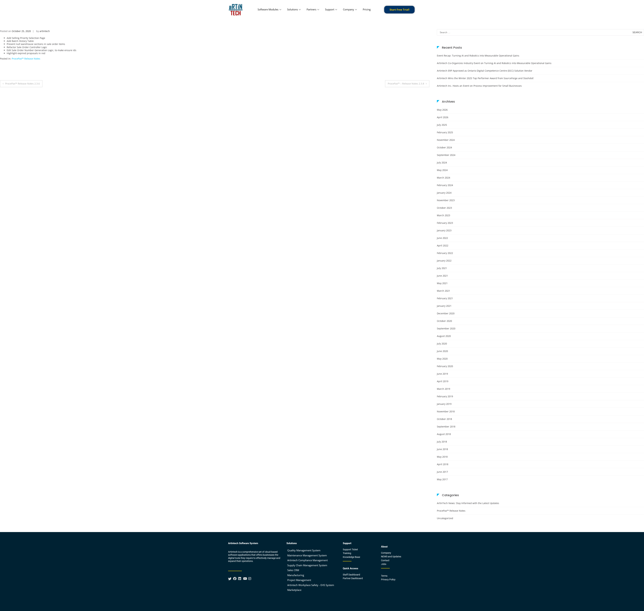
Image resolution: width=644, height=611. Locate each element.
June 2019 (442, 373)
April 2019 (442, 381)
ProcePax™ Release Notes (26, 58)
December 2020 (445, 313)
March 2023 (443, 215)
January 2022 (444, 260)
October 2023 (444, 207)
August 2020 (444, 336)
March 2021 (443, 290)
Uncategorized (445, 518)
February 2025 (445, 132)
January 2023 (444, 230)
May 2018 (442, 456)
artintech (45, 31)
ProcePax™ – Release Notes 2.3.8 (406, 83)
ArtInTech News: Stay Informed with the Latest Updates (468, 503)
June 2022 (442, 238)
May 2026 (442, 109)
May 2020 (442, 358)
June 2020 (442, 351)
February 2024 (445, 185)
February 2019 (445, 396)
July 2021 (442, 268)
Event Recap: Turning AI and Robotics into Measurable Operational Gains (478, 55)
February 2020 (445, 366)
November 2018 (446, 411)
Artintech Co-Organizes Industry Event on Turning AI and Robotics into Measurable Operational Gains (494, 63)
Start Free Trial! (399, 9)
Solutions (292, 9)
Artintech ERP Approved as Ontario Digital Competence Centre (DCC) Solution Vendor (484, 70)
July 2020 (442, 343)
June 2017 (442, 471)
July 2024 (442, 162)
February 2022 (445, 253)
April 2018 (442, 464)
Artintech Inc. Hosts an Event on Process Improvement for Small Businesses (479, 85)
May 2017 (442, 479)
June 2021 (442, 275)
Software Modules (268, 9)
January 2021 (444, 305)
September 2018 (446, 426)
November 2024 (446, 139)
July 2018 (442, 441)
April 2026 (442, 117)
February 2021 (445, 298)
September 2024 (446, 155)
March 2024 (443, 177)
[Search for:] (540, 32)
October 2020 (444, 321)
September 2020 (446, 328)
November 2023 (446, 200)
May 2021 (442, 283)
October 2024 (444, 147)
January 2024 (444, 192)
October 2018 (444, 419)
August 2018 (444, 434)
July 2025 (442, 124)
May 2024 (442, 170)
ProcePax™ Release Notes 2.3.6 (22, 83)
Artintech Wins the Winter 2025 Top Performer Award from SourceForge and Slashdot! (485, 78)
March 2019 (443, 388)
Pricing (367, 9)
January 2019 (444, 403)
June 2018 (442, 449)
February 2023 (445, 222)
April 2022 (442, 245)
